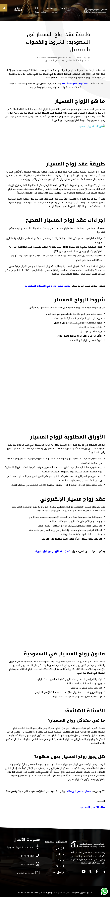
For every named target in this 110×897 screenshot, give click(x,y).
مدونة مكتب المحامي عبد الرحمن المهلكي (65, 60)
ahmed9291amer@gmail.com (55, 58)
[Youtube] (83, 871)
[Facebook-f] (96, 871)
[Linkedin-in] (103, 871)
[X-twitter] (90, 871)
